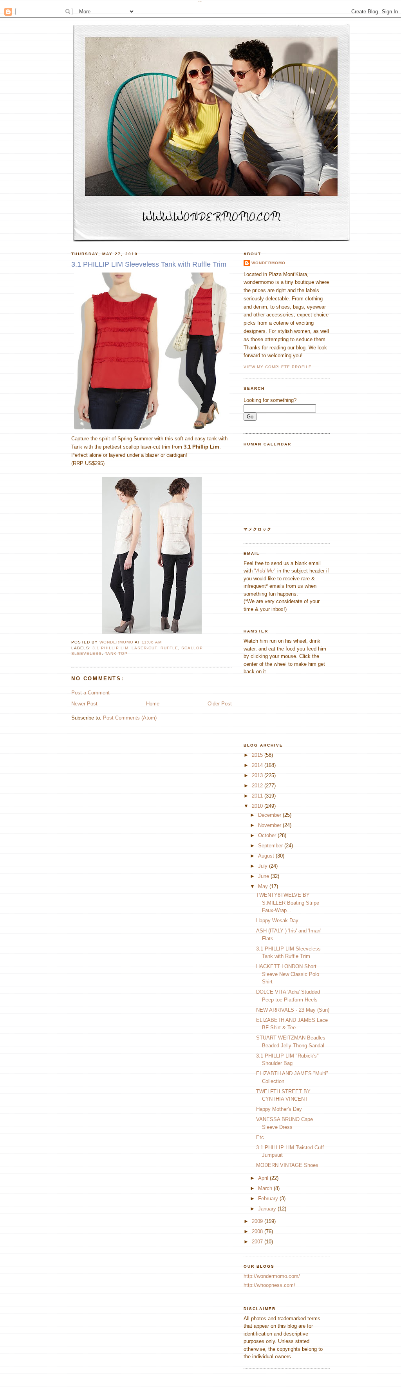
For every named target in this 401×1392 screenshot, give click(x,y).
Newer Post (84, 704)
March (266, 1188)
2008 (258, 1231)
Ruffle (169, 648)
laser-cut (144, 648)
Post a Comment (90, 693)
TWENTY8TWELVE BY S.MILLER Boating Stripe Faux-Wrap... (287, 902)
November (270, 825)
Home (152, 704)
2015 (258, 755)
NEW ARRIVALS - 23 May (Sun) (292, 1010)
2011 (258, 796)
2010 (258, 806)
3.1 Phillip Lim (110, 648)
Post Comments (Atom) (130, 718)
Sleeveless (86, 653)
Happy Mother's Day (279, 1109)
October (268, 835)
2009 (258, 1221)
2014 (258, 765)
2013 (258, 775)
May (263, 886)
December (270, 815)
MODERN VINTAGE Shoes (287, 1165)
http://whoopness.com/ (269, 1285)
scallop (191, 648)
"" (265, 571)
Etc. (261, 1137)
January (268, 1209)
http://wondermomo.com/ (272, 1276)
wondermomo (117, 642)
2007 (258, 1242)
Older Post (220, 704)
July (263, 866)
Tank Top (116, 653)
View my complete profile (278, 367)
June (264, 876)
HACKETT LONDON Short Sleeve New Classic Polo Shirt (287, 974)
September (271, 846)
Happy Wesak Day (277, 920)
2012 (258, 786)
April (264, 1178)
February (269, 1198)
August (267, 856)
